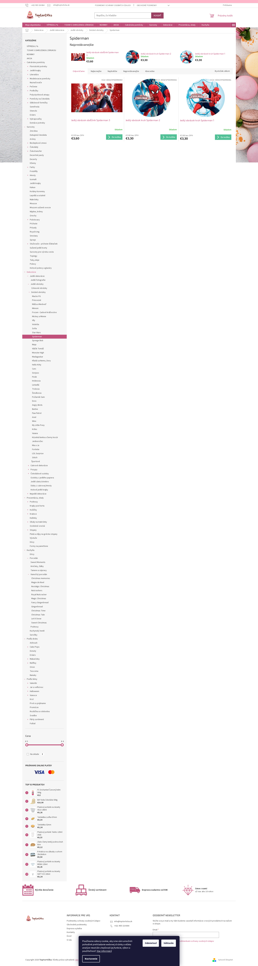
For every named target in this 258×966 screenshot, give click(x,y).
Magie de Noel (37, 582)
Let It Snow (36, 618)
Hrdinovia (36, 380)
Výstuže (33, 538)
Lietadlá (35, 384)
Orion (32, 667)
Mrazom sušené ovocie (40, 207)
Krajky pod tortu (37, 505)
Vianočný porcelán (39, 574)
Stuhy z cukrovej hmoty (41, 485)
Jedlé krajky (35, 70)
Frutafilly (34, 171)
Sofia (34, 328)
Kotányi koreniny (37, 191)
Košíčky (33, 509)
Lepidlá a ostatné (37, 195)
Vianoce (33, 695)
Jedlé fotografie (38, 280)
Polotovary (35, 219)
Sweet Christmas (39, 622)
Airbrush (33, 642)
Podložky (34, 90)
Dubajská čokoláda (38, 135)
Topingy (33, 256)
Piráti (34, 376)
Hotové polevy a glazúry (41, 268)
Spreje (33, 239)
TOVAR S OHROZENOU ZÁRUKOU (41, 50)
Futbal (32, 723)
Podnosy (34, 501)
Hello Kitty (36, 364)
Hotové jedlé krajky (39, 489)
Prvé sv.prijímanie (38, 703)
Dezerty (33, 159)
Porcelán (34, 558)
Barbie (35, 409)
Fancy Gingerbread (39, 602)
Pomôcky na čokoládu (40, 98)
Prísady (33, 227)
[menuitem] (33, 25)
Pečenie (33, 86)
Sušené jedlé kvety (38, 247)
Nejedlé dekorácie (38, 493)
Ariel (34, 417)
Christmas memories (40, 578)
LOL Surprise (38, 453)
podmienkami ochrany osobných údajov (196, 941)
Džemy (33, 163)
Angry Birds (37, 405)
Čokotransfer (36, 151)
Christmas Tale (38, 614)
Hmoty (33, 175)
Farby (32, 167)
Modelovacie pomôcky (40, 78)
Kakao (32, 187)
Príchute (33, 223)
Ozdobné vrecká (37, 526)
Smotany (34, 235)
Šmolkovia (36, 393)
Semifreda (34, 106)
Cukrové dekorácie (39, 465)
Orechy (33, 215)
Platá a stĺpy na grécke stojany (43, 534)
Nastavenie (91, 958)
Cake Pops (34, 646)
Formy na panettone (39, 546)
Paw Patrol (36, 413)
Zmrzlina (34, 131)
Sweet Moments (38, 562)
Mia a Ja (35, 445)
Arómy (33, 139)
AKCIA (29, 58)
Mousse (33, 203)
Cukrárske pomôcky (36, 62)
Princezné (36, 300)
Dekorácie (31, 272)
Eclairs (33, 114)
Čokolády (34, 147)
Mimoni (35, 308)
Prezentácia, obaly (35, 497)
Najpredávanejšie (131, 71)
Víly (33, 320)
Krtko (34, 429)
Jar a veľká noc (36, 687)
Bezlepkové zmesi (38, 143)
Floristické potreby (38, 66)
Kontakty (71, 932)
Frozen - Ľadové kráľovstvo (44, 312)
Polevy (33, 263)
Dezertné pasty (37, 155)
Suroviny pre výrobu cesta (42, 251)
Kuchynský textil (37, 630)
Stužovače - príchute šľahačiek (44, 243)
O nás (69, 939)
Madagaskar (37, 356)
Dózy (32, 542)
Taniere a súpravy (39, 570)
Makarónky (35, 658)
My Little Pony (38, 425)
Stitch (34, 457)
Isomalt (33, 179)
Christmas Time (38, 610)
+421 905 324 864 (121, 925)
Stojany (33, 530)
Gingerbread (37, 606)
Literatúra (34, 74)
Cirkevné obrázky (39, 288)
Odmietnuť (151, 943)
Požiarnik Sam (38, 397)
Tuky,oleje (34, 260)
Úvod (69, 936)
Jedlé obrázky (37, 284)
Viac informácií (104, 951)
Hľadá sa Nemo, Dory (41, 360)
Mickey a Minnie (39, 316)
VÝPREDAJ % (32, 46)
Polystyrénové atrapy (39, 94)
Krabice (33, 513)
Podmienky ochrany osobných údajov (113, 5)
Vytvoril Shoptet (225, 959)
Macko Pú (36, 296)
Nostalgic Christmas (40, 586)
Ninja (34, 344)
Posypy (34, 469)
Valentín (33, 683)
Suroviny (31, 126)
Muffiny (33, 663)
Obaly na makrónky (38, 521)
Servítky (33, 634)
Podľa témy (32, 679)
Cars (34, 368)
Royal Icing (34, 231)
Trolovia (35, 388)
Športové (35, 461)
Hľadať (157, 15)
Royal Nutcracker (39, 594)
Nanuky (33, 675)
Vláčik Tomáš (38, 348)
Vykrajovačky (36, 118)
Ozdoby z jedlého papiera (42, 477)
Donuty (33, 651)
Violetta (35, 324)
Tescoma (34, 671)
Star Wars (36, 332)
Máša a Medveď (39, 304)
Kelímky (33, 518)
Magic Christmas (38, 598)
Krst (32, 699)
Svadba (33, 715)
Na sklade (36, 754)
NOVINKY (30, 54)
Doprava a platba (74, 928)
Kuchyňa (30, 550)
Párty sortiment (37, 719)
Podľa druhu (32, 638)
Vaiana (35, 433)
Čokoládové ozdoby (40, 473)
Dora (34, 401)
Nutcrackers (36, 590)
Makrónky (34, 199)
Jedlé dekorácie (37, 276)
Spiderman (37, 336)
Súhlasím (169, 943)
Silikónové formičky (39, 102)
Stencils (33, 110)
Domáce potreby (37, 122)
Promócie (34, 707)
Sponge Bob (37, 340)
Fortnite (35, 449)
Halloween (34, 691)
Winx (34, 421)
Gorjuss (35, 372)
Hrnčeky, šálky (37, 566)
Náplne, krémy (36, 211)
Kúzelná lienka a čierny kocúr (45, 437)
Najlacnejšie (96, 71)
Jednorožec (37, 441)
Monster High (38, 352)
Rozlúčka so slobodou (40, 711)
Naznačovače (36, 82)
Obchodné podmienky (147, 5)
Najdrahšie (112, 71)
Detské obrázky (38, 292)
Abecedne (150, 71)
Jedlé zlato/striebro (40, 481)
